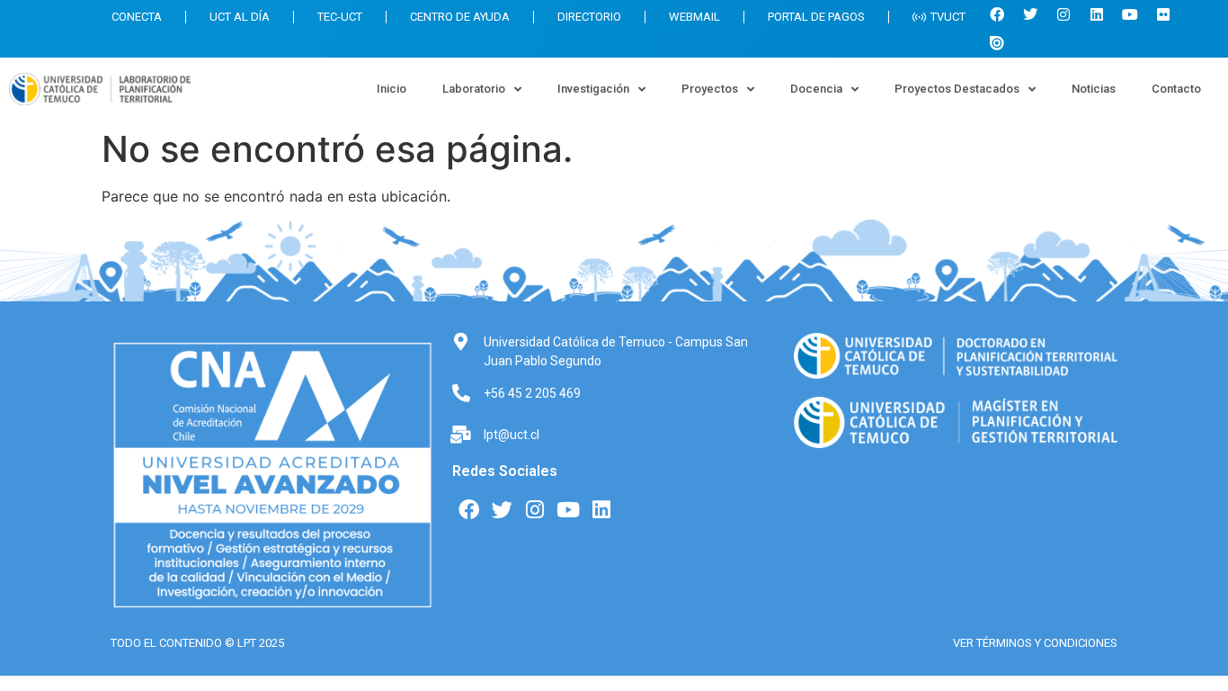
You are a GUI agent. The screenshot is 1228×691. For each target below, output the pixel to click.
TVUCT (947, 16)
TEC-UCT (339, 16)
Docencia (816, 88)
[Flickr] (1163, 14)
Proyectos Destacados (956, 88)
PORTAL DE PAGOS (816, 16)
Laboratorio (473, 88)
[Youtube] (1130, 14)
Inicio (391, 88)
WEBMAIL (694, 16)
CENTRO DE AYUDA (460, 16)
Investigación (593, 88)
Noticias (1094, 88)
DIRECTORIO (589, 16)
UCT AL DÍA (239, 16)
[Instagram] (1063, 14)
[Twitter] (1030, 14)
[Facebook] (997, 14)
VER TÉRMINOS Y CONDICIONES (1035, 643)
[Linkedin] (1096, 14)
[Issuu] (997, 43)
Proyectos (709, 88)
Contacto (1176, 88)
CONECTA (136, 16)
